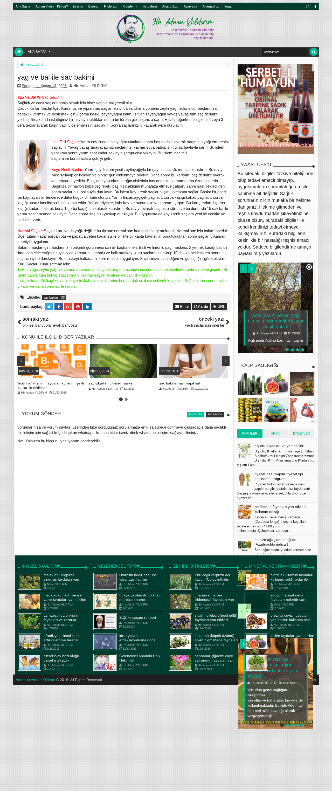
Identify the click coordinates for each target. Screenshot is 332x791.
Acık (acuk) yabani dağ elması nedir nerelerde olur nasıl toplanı (275, 321)
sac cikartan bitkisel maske (111, 383)
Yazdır (202, 306)
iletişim (78, 6)
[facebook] (315, 6)
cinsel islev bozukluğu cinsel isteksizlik (61, 658)
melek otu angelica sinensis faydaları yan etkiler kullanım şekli (61, 579)
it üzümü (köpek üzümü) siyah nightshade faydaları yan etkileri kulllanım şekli (216, 640)
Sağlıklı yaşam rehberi (137, 617)
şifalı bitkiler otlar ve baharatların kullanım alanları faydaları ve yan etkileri (272, 668)
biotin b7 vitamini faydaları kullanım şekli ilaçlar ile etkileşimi (292, 579)
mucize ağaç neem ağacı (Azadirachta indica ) (275, 542)
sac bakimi (51, 297)
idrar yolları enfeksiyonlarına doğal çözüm (137, 640)
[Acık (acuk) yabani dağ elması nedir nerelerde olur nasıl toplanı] (275, 308)
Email (184, 306)
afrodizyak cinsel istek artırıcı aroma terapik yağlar (61, 640)
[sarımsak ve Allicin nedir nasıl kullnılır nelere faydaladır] (244, 611)
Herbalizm (149, 6)
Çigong (93, 6)
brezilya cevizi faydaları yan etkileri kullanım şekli (291, 617)
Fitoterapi (110, 6)
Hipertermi (129, 6)
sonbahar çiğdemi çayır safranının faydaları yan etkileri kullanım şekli (214, 660)
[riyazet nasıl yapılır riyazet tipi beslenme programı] (244, 479)
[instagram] (307, 6)
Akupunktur (170, 6)
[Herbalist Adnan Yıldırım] (18, 51)
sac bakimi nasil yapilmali (179, 383)
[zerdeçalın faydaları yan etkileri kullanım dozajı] (244, 512)
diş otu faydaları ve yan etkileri (279, 446)
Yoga (228, 6)
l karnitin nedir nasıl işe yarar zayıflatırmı (138, 577)
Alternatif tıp (211, 6)
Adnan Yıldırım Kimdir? (52, 6)
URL (220, 306)
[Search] (314, 52)
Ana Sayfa (23, 6)
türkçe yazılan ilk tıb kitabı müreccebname (140, 597)
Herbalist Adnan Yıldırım (35, 680)
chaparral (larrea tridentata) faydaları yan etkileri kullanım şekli (214, 599)
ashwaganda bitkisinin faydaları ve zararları (62, 617)
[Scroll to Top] (325, 782)
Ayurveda (190, 6)
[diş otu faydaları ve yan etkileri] (244, 451)
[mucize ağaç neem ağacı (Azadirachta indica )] (244, 545)
